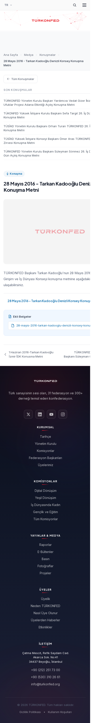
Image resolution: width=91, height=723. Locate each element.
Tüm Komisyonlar (45, 519)
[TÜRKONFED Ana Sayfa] (45, 21)
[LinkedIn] (39, 414)
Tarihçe (45, 436)
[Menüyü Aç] (84, 5)
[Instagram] (62, 414)
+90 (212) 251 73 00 (45, 670)
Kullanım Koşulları (60, 712)
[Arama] (75, 5)
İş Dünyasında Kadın (45, 505)
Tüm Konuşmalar (22, 79)
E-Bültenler (45, 552)
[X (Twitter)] (28, 414)
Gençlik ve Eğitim (45, 512)
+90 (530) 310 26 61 (45, 677)
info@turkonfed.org (45, 684)
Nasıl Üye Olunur (46, 613)
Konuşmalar (48, 55)
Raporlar (45, 545)
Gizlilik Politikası (30, 712)
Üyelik (45, 599)
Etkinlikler (45, 627)
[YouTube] (51, 414)
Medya (28, 55)
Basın (45, 559)
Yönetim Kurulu (45, 444)
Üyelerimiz (45, 465)
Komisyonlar (45, 451)
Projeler (45, 573)
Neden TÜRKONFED (45, 606)
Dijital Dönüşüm (46, 490)
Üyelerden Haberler (45, 620)
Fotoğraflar (45, 566)
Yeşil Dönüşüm (45, 498)
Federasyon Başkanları (45, 458)
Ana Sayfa (11, 55)
